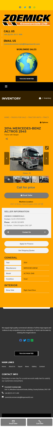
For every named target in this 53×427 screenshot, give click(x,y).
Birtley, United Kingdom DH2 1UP (25, 204)
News (27, 366)
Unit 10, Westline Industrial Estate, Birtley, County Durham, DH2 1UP (28, 389)
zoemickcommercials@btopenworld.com (19, 397)
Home (4, 366)
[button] (26, 173)
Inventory (47, 98)
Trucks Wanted (26, 79)
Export (20, 366)
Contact (42, 366)
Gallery (34, 366)
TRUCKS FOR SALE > (19, 117)
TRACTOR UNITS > (35, 117)
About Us (12, 366)
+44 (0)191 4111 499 (12, 393)
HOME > (7, 117)
